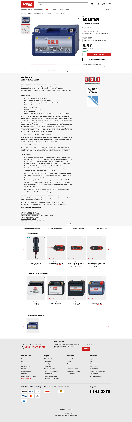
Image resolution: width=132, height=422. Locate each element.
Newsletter (24, 368)
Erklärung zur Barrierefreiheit (97, 371)
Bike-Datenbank (25, 366)
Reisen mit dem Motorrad (51, 371)
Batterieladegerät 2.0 (36, 263)
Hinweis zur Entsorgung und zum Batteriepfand (95, 33)
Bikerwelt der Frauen (49, 359)
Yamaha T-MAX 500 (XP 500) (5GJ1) (31, 217)
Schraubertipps (48, 366)
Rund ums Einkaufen (72, 368)
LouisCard (24, 373)
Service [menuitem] (67, 10)
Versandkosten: (85, 66)
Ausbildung (70, 364)
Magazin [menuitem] (60, 10)
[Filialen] (91, 4)
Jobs (68, 366)
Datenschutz (93, 364)
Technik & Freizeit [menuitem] (38, 10)
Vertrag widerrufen (26, 378)
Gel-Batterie (36, 303)
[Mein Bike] (97, 4)
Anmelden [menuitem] (108, 10)
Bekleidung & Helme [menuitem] (26, 10)
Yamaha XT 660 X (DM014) (28, 219)
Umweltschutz (94, 373)
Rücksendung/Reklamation (28, 376)
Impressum (93, 359)
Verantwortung (71, 373)
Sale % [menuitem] (47, 10)
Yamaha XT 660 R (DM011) (28, 212)
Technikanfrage (25, 364)
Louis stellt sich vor (72, 359)
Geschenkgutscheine (26, 371)
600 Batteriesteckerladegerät (56, 263)
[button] (86, 4)
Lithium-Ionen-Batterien (56, 303)
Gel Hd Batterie (76, 303)
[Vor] (79, 40)
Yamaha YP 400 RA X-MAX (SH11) (30, 214)
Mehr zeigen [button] (69, 224)
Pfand (91, 48)
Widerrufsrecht (94, 366)
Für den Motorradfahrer (50, 376)
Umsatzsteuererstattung (73, 371)
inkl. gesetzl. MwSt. (91, 64)
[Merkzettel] (103, 4)
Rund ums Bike (48, 373)
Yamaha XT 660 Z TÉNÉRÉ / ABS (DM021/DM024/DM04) (37, 215)
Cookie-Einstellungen (95, 376)
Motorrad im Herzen (49, 368)
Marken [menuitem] (53, 10)
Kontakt (23, 359)
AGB (91, 361)
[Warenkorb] (109, 4)
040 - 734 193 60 (35, 347)
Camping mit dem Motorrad (51, 378)
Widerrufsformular (95, 368)
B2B (22, 361)
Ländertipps (47, 364)
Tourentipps (47, 361)
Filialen (69, 361)
